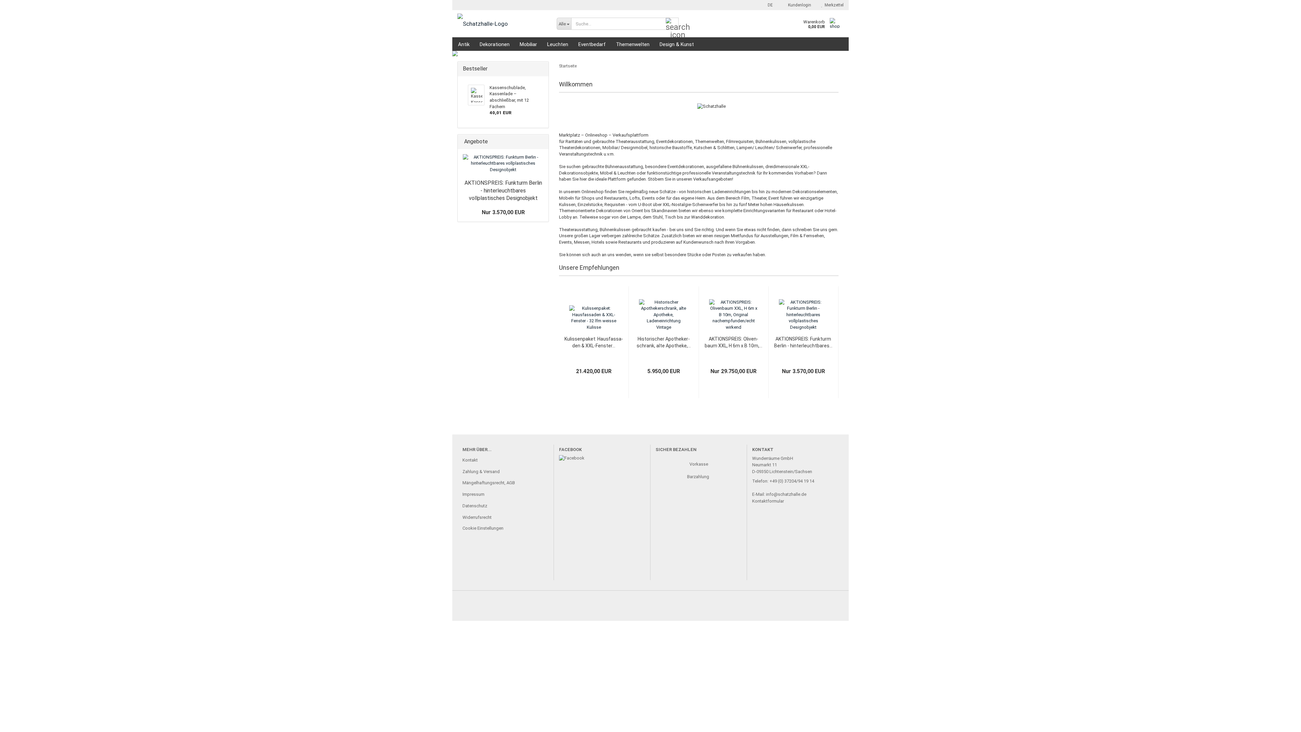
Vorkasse (698, 464)
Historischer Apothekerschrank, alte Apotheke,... (664, 342)
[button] (768, 5)
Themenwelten (632, 44)
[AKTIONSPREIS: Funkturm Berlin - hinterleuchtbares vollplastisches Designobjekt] (503, 163)
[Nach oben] (1282, 722)
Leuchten (557, 44)
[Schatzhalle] (501, 23)
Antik (464, 44)
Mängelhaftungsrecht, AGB (488, 482)
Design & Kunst (677, 44)
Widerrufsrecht (477, 517)
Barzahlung (698, 476)
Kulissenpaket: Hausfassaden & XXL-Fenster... (593, 342)
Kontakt (470, 460)
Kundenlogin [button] (798, 5)
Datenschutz (474, 505)
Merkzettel (833, 5)
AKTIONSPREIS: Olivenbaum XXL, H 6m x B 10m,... (733, 342)
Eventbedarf (592, 44)
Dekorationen (495, 44)
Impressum (473, 494)
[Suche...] (672, 24)
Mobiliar (528, 44)
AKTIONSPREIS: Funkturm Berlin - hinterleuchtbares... (803, 342)
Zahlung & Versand (481, 471)
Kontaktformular (768, 501)
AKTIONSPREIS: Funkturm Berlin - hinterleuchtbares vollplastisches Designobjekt (503, 191)
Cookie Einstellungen (482, 528)
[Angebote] (541, 142)
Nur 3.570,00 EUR (503, 212)
